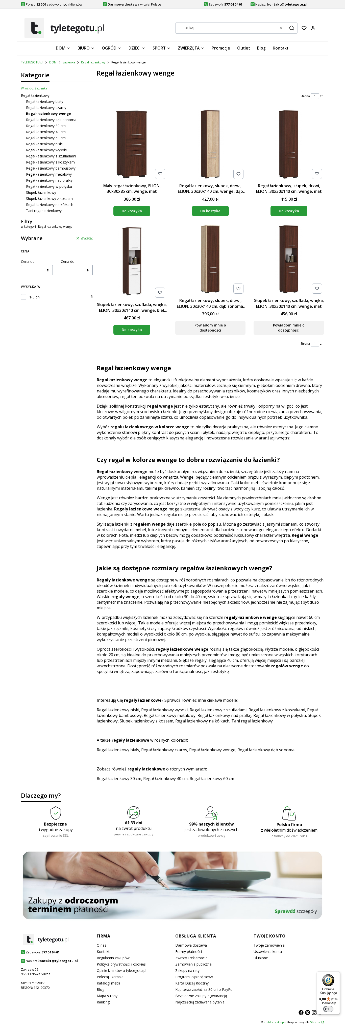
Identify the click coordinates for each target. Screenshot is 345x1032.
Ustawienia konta (268, 951)
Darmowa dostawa (191, 945)
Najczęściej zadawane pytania (200, 1002)
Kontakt (103, 951)
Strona (305, 96)
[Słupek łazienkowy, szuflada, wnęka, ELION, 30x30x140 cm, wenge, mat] (289, 260)
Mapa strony (107, 995)
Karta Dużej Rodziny (192, 983)
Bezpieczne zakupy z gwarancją (201, 995)
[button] (291, 28)
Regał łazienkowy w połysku (49, 186)
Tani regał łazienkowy (44, 210)
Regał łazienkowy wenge (212, 750)
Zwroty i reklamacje (191, 957)
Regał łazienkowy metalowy (49, 174)
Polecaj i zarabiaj (111, 976)
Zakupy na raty (187, 970)
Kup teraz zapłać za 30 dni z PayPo (204, 989)
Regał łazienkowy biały (44, 101)
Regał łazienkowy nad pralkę (49, 180)
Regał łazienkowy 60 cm (46, 137)
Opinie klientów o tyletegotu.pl (121, 970)
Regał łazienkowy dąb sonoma (51, 119)
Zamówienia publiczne (193, 964)
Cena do (68, 261)
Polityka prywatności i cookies (121, 964)
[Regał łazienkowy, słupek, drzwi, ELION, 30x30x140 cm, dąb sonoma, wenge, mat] (210, 260)
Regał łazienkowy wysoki (46, 150)
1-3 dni (34, 297)
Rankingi (103, 1002)
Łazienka (69, 62)
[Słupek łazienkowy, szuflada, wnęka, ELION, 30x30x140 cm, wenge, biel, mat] (132, 262)
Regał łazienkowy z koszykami (51, 162)
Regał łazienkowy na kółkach (49, 204)
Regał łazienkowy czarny (46, 107)
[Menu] (337, 974)
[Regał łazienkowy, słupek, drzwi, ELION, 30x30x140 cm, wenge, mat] (289, 145)
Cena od (28, 261)
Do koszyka (132, 210)
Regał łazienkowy (93, 62)
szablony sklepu (275, 1022)
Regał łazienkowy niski (44, 144)
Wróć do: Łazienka (34, 88)
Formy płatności (188, 951)
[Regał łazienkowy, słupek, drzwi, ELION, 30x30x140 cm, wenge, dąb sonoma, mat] (210, 145)
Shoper (315, 1022)
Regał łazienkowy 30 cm (46, 125)
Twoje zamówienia (269, 945)
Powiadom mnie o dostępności (210, 328)
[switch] (328, 1009)
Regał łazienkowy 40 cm (46, 131)
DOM (53, 62)
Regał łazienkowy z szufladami (51, 156)
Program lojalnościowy (194, 976)
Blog (100, 989)
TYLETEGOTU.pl (32, 62)
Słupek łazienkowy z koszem (49, 198)
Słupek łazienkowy (41, 192)
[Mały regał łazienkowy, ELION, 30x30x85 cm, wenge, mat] (132, 145)
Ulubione (261, 957)
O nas (101, 945)
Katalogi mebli (108, 983)
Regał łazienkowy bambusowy (51, 168)
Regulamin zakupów (113, 957)
